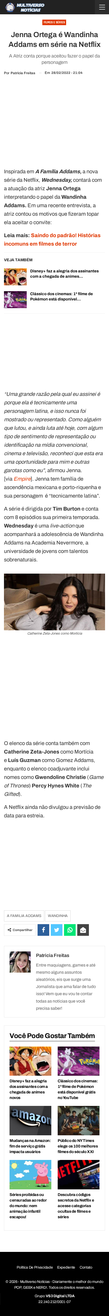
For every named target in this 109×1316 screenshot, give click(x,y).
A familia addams (24, 916)
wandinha (58, 916)
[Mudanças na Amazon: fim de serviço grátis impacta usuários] (30, 1120)
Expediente (66, 1267)
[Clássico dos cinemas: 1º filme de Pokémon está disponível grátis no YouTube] (15, 299)
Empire (22, 479)
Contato (86, 1267)
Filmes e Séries (54, 22)
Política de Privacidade (35, 1267)
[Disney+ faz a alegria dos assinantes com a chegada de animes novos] (15, 276)
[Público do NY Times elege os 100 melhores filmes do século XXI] (78, 1120)
